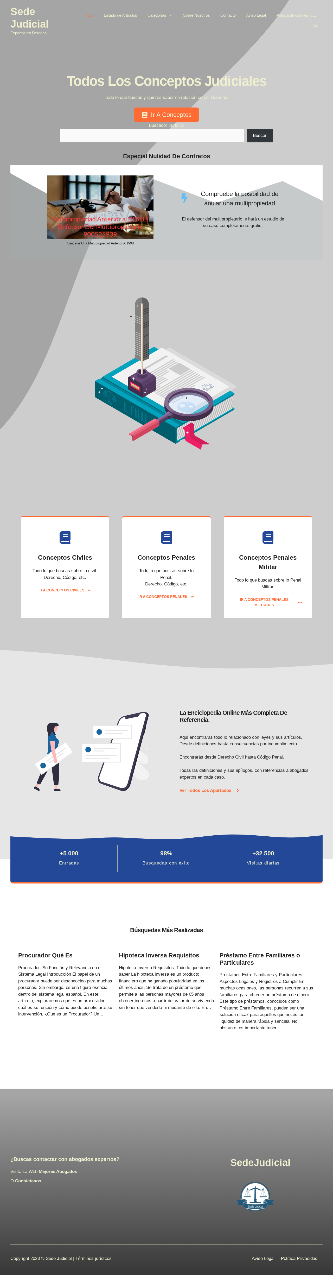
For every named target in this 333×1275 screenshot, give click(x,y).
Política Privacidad (299, 1258)
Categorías (157, 15)
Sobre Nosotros (196, 15)
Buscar (260, 135)
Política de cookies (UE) (296, 15)
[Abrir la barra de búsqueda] (315, 26)
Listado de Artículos (120, 15)
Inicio (89, 15)
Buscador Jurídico (166, 125)
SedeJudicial (260, 1162)
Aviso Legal (256, 15)
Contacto (228, 15)
